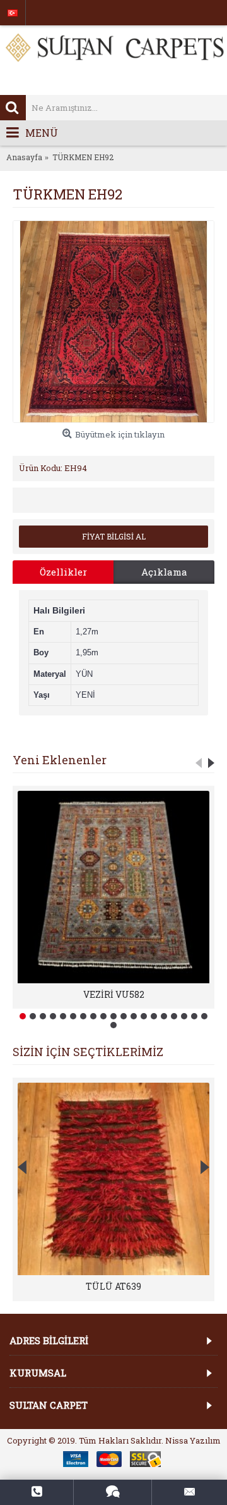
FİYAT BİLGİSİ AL (114, 536)
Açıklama (164, 571)
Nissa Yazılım (193, 1440)
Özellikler (63, 571)
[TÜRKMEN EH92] (113, 321)
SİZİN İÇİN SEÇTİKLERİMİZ (88, 1051)
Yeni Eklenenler (60, 759)
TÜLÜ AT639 (113, 1286)
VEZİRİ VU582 (113, 994)
